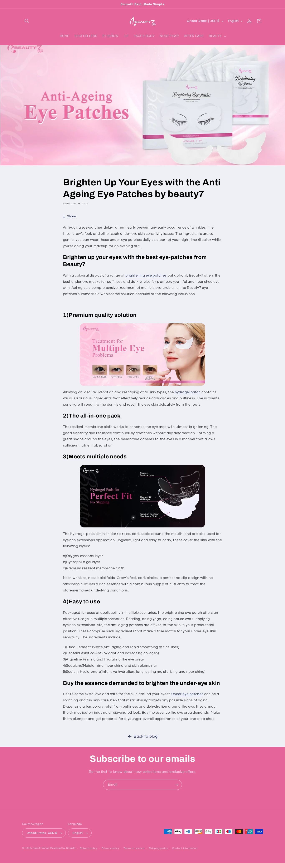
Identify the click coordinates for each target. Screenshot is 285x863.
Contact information (185, 848)
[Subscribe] (177, 785)
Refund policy (88, 848)
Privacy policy (110, 848)
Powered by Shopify (63, 848)
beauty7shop (41, 848)
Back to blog (146, 736)
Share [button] (71, 216)
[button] (27, 21)
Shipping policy (158, 848)
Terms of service (134, 848)
